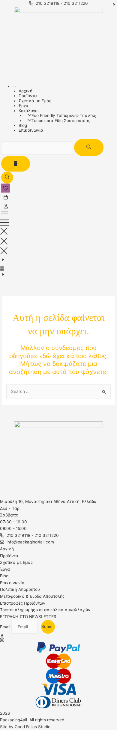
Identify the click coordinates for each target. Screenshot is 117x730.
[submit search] (89, 147)
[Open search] (7, 178)
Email (5, 626)
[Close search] (15, 164)
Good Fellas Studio (32, 726)
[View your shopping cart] (5, 197)
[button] (58, 215)
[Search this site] (37, 147)
